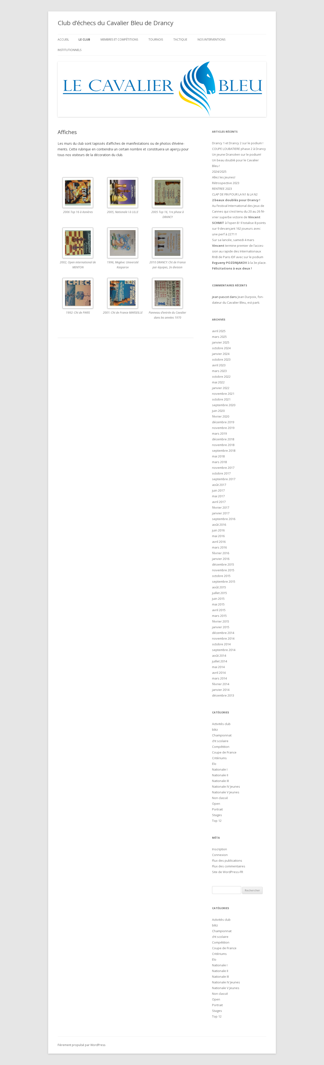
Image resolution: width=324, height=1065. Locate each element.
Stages (217, 815)
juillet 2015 (219, 593)
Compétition (220, 746)
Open (216, 803)
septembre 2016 (223, 519)
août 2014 (219, 655)
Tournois (155, 39)
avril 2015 (219, 610)
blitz (215, 729)
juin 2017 (218, 490)
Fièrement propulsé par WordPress (81, 1045)
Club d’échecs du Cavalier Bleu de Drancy (115, 23)
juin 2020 (218, 411)
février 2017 (220, 507)
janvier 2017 (220, 513)
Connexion (220, 855)
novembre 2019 (223, 428)
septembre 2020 (223, 405)
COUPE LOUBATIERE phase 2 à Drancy (239, 149)
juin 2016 (218, 530)
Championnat (221, 735)
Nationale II (220, 775)
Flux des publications (227, 860)
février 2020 (220, 416)
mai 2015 (218, 604)
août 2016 (219, 524)
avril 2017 (219, 502)
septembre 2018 (223, 450)
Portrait (217, 809)
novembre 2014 (223, 638)
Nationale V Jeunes (225, 792)
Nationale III (220, 781)
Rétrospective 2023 (225, 183)
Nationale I (219, 769)
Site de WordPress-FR (227, 872)
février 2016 (220, 553)
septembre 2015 (223, 581)
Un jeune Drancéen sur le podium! (236, 154)
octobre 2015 (221, 576)
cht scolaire (220, 741)
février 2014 (220, 684)
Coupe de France (224, 752)
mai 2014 (218, 667)
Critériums (219, 758)
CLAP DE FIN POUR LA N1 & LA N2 (235, 194)
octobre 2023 (221, 359)
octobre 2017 (221, 473)
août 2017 (219, 485)
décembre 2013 (223, 695)
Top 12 (217, 821)
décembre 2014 (223, 633)
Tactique (180, 39)
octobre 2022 (221, 376)
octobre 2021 (221, 399)
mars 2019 (219, 433)
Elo (214, 764)
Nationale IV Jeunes (226, 786)
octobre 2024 (221, 348)
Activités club (221, 724)
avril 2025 (219, 331)
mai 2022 (218, 382)
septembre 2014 (223, 650)
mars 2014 (219, 678)
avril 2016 (219, 541)
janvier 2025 (220, 342)
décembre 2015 (223, 564)
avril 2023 (219, 365)
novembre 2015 (223, 570)
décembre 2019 (223, 422)
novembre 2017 (223, 467)
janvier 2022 (220, 388)
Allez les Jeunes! (223, 177)
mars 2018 (219, 462)
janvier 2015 (220, 627)
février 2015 (220, 621)
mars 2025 (219, 337)
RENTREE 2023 (222, 188)
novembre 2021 (223, 393)
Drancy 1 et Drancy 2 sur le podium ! (237, 143)
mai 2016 (218, 536)
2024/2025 (219, 171)
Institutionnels (69, 50)
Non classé (220, 798)
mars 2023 (219, 371)
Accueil (63, 39)
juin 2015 (218, 598)
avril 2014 (219, 672)
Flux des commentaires (228, 866)
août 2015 (219, 587)
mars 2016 (219, 547)
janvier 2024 (220, 354)
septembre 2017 (223, 479)
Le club (84, 39)
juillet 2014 (219, 661)
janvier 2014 (220, 690)
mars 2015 (219, 616)
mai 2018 (218, 456)
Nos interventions (211, 39)
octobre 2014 (221, 644)
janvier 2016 (220, 559)
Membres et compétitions (119, 39)
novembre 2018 (223, 445)
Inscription (219, 849)
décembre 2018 (223, 439)
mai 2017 (218, 496)
